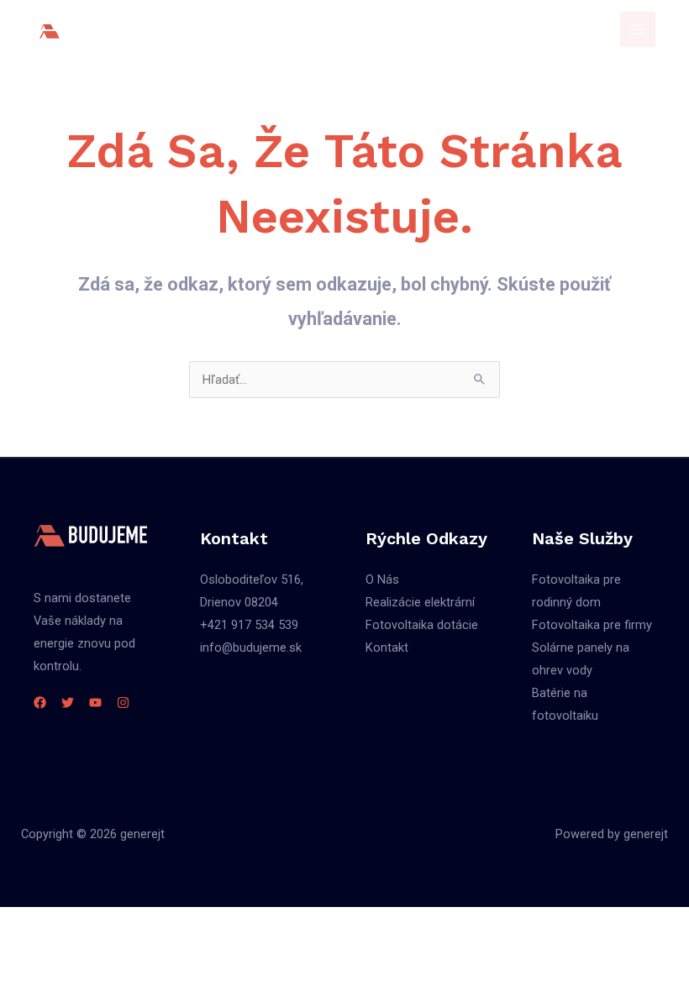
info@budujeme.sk (251, 647)
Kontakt (387, 647)
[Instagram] (123, 702)
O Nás (382, 579)
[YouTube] (95, 702)
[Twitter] (67, 702)
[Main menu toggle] (637, 29)
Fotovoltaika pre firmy (592, 624)
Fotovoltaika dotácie (422, 624)
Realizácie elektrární (420, 602)
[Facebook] (40, 702)
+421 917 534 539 (249, 624)
